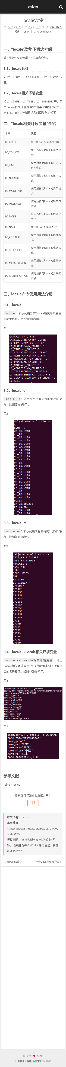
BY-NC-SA (31, 845)
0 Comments (44, 32)
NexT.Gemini (34, 1061)
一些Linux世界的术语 (47, 862)
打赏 (33, 802)
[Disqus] (33, 913)
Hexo (21, 1061)
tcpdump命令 (14, 862)
